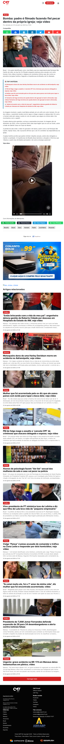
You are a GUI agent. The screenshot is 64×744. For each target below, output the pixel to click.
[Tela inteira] (50, 214)
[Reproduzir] (14, 214)
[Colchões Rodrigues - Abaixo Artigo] (32, 261)
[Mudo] (47, 214)
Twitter (35, 700)
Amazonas (6, 718)
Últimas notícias (37, 690)
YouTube (35, 702)
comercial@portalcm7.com (40, 714)
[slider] (31, 213)
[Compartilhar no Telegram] (24, 32)
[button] (32, 180)
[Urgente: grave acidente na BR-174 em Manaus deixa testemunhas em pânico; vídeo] (32, 647)
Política (6, 312)
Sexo (19, 227)
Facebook (35, 697)
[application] (32, 181)
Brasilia (6, 227)
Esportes (5, 729)
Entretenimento (7, 725)
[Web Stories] (43, 3)
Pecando (51, 227)
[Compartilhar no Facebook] (15, 32)
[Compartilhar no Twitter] (40, 32)
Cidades (6, 659)
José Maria (42, 227)
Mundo (5, 723)
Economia (5, 727)
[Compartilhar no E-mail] (49, 32)
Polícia (6, 390)
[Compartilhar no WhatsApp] (7, 32)
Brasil (6, 15)
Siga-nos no (27, 236)
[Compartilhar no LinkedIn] (32, 32)
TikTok (35, 706)
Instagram (35, 704)
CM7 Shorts (49, 3)
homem (26, 227)
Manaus (6, 352)
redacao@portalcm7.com (40, 712)
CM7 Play (35, 692)
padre (34, 227)
